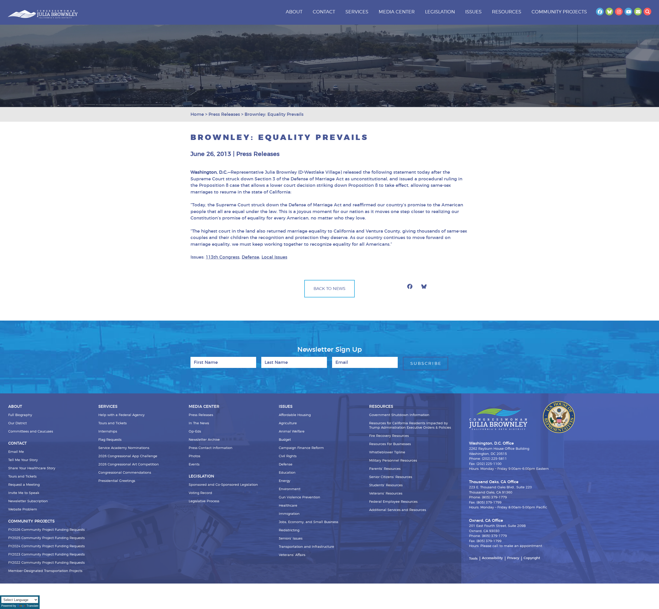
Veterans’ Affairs (292, 555)
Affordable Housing (295, 415)
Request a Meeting (24, 485)
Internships (107, 431)
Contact (324, 12)
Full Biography (20, 415)
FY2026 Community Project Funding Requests (46, 530)
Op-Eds (195, 431)
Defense (250, 257)
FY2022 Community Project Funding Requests (46, 562)
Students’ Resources (386, 485)
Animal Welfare (292, 431)
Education (287, 472)
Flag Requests (110, 440)
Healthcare (288, 505)
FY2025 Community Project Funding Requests (46, 538)
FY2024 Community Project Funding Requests (46, 546)
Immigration (289, 514)
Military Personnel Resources (393, 460)
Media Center (397, 12)
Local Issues (274, 257)
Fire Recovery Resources (389, 436)
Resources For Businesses (390, 444)
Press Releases (201, 415)
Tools (473, 558)
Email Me (16, 452)
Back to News (329, 289)
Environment (289, 489)
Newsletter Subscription (28, 501)
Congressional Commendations (124, 472)
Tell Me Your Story (23, 460)
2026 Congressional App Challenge (127, 456)
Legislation (440, 12)
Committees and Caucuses (30, 431)
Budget (285, 440)
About (294, 12)
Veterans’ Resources (385, 493)
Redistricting (289, 530)
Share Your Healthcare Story (31, 468)
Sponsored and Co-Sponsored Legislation (223, 485)
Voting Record (200, 493)
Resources (506, 12)
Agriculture (288, 423)
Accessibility (492, 558)
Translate (32, 605)
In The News (199, 423)
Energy (284, 481)
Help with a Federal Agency (121, 415)
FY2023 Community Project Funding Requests (46, 554)
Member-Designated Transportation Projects (45, 571)
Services (356, 12)
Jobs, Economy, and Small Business (308, 522)
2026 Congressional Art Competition (128, 464)
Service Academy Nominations (123, 448)
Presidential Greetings (116, 481)
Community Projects (559, 12)
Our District (17, 423)
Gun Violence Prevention (299, 497)
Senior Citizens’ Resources (390, 477)
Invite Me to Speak (23, 493)
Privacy (513, 558)
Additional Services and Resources (397, 510)
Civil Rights (288, 456)
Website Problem (22, 509)
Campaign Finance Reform (301, 448)
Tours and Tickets (22, 476)
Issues (473, 12)
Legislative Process (204, 501)
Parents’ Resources (385, 469)
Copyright (532, 558)
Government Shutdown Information (399, 415)
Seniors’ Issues (290, 538)
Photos (194, 456)
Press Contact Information (210, 448)
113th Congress (222, 257)
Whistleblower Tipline (387, 452)
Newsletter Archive (204, 440)
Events (194, 464)
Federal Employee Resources (393, 502)
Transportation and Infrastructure (306, 547)
